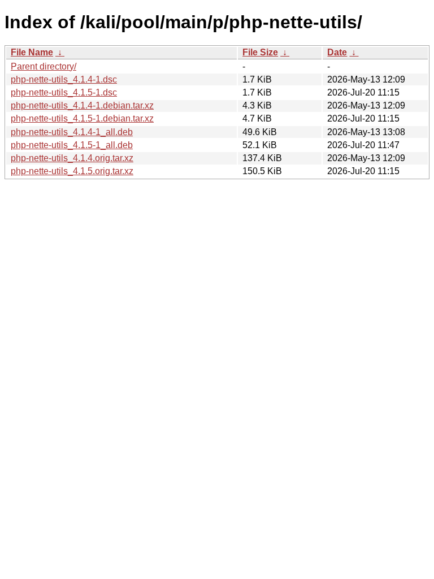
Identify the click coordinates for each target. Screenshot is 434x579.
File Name (32, 52)
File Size (260, 52)
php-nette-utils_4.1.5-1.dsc (64, 92)
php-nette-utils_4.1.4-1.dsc (64, 79)
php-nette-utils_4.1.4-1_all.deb (72, 132)
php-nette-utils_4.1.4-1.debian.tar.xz (82, 105)
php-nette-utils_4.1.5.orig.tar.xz (72, 171)
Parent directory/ (43, 66)
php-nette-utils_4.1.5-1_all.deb (72, 145)
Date (337, 52)
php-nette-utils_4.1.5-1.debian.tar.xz (82, 118)
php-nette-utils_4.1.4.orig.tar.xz (72, 158)
